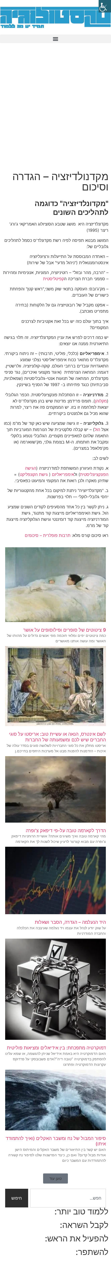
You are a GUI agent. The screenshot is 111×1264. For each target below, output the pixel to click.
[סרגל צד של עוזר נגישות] (105, 6)
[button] (55, 39)
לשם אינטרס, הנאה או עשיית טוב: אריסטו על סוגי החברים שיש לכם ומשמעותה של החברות (57, 736)
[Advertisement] (55, 110)
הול (97, 429)
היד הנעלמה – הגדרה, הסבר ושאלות (70, 922)
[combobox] (68, 1198)
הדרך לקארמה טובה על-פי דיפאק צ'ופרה (66, 830)
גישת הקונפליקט (34, 474)
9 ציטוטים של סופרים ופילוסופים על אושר (64, 630)
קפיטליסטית (53, 278)
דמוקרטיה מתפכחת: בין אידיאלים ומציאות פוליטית (56, 1047)
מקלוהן (101, 401)
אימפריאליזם (63, 474)
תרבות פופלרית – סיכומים (47, 535)
